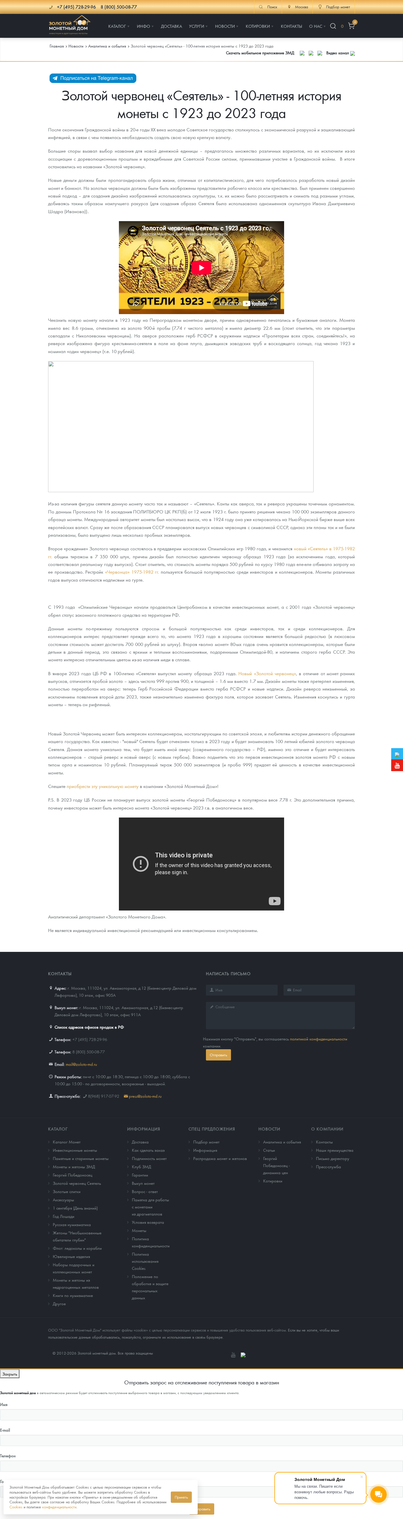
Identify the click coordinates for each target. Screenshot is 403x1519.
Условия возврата (148, 1222)
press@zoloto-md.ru (145, 1096)
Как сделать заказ (148, 1150)
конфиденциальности (59, 1506)
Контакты (324, 1141)
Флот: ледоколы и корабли (77, 1248)
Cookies (15, 1506)
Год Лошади (63, 1216)
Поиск (272, 7)
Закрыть (9, 1373)
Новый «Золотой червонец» (267, 673)
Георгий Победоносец (72, 1174)
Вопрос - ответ (145, 1191)
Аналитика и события (282, 1141)
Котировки (272, 1180)
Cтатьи (269, 1150)
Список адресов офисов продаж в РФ (89, 1026)
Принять (181, 1497)
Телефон (8, 1455)
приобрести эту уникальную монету (103, 786)
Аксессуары (63, 1199)
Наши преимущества (334, 1150)
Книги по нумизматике (73, 1295)
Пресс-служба (328, 1166)
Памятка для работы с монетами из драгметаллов (150, 1206)
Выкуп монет (143, 1183)
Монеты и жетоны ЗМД (74, 1166)
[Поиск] (333, 26)
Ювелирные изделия (71, 1256)
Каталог (58, 1128)
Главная (57, 45)
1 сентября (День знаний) (75, 1207)
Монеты (139, 1230)
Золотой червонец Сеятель (77, 1183)
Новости (269, 1128)
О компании (327, 1128)
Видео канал (338, 52)
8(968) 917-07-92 (103, 1096)
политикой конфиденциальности (318, 1038)
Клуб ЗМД (141, 1166)
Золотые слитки (67, 1191)
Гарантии (140, 1174)
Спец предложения (212, 1128)
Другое (59, 1303)
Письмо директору (332, 1158)
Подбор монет (206, 1141)
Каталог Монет (67, 1141)
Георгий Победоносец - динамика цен (276, 1165)
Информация (143, 1128)
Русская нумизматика (72, 1224)
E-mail (5, 1429)
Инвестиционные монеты (75, 1150)
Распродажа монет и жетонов (220, 1158)
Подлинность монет (149, 1158)
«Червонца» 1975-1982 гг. (132, 572)
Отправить (218, 1054)
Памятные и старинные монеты (81, 1158)
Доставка (140, 1141)
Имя (3, 1404)
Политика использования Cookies (145, 1261)
